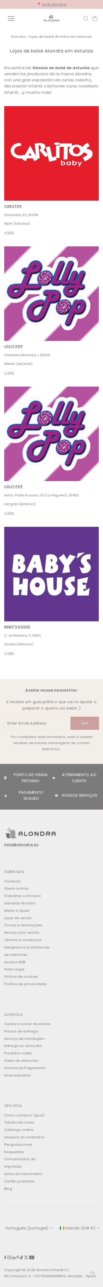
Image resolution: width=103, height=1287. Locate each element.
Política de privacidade (25, 984)
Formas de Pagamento (25, 1067)
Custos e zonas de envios (27, 1023)
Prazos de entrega (21, 1031)
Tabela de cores (19, 1122)
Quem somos (16, 888)
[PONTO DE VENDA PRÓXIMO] (5, 778)
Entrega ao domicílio (23, 1045)
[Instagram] (9, 1258)
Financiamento (17, 1075)
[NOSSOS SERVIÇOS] (56, 795)
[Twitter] (26, 1258)
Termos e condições (23, 939)
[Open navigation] (15, 18)
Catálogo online (18, 1129)
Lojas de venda (18, 917)
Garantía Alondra (20, 903)
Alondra (18, 36)
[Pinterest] (17, 1258)
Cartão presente (19, 1181)
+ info (9, 233)
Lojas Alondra (54, 4)
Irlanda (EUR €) (81, 1228)
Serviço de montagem (24, 1038)
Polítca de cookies (21, 976)
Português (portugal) (27, 1228)
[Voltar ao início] (92, 1272)
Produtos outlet (18, 1053)
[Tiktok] (21, 1258)
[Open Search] (85, 18)
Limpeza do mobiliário (24, 1137)
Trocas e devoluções (23, 925)
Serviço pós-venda (21, 932)
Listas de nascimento (23, 1173)
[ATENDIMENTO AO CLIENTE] (54, 778)
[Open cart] (94, 18)
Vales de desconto (21, 1060)
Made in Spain (17, 910)
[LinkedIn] (14, 1258)
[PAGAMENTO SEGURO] (5, 795)
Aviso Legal (14, 969)
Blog (8, 1188)
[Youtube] (31, 1258)
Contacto (12, 881)
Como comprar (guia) (24, 1115)
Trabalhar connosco (22, 895)
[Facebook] (5, 1258)
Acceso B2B (15, 962)
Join (84, 723)
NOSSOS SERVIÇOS (79, 795)
